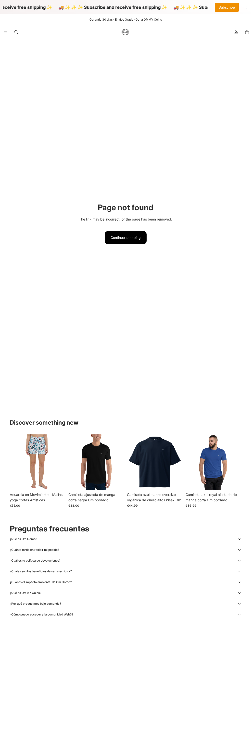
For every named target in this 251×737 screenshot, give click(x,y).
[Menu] (5, 32)
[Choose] (57, 482)
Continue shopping (126, 237)
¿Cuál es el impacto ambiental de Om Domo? (41, 582)
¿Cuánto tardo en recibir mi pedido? (34, 550)
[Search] (16, 32)
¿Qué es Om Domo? (23, 539)
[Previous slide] (15, 462)
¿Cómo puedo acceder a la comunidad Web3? (41, 614)
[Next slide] (60, 462)
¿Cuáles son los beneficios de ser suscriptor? (41, 571)
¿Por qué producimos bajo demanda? (35, 603)
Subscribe (227, 7)
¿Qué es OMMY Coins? (25, 593)
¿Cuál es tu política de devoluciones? (35, 560)
